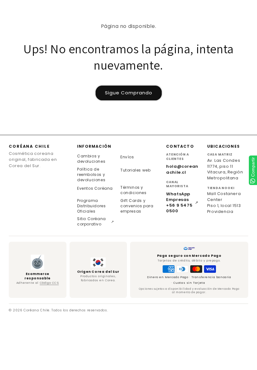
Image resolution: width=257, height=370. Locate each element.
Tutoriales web (135, 170)
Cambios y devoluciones (91, 158)
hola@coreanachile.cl (182, 169)
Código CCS (49, 283)
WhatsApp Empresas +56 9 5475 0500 (182, 202)
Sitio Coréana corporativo (95, 221)
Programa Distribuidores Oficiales (91, 206)
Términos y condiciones (133, 190)
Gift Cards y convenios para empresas (136, 206)
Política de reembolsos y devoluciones (91, 174)
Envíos (127, 157)
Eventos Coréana (95, 188)
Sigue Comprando (128, 92)
